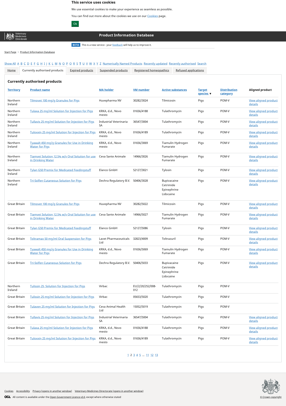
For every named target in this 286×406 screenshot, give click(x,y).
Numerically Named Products (122, 64)
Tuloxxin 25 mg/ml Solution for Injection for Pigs (62, 132)
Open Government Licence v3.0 (67, 397)
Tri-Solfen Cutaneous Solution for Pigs (55, 181)
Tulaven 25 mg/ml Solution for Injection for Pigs (62, 307)
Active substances (174, 90)
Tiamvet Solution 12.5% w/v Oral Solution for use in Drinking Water (63, 158)
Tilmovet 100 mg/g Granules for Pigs (54, 100)
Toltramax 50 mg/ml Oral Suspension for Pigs (60, 239)
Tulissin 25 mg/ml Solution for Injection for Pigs (62, 297)
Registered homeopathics (151, 70)
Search (201, 64)
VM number (141, 90)
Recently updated (155, 64)
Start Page (10, 52)
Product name (40, 90)
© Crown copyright (271, 397)
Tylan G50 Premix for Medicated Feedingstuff (60, 170)
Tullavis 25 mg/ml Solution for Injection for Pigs (62, 122)
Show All (10, 64)
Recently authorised (182, 64)
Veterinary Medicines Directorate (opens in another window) (109, 391)
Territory (14, 90)
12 (151, 355)
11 (147, 355)
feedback (117, 45)
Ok (75, 24)
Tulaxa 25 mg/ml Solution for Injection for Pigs (61, 111)
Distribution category (228, 92)
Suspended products (114, 70)
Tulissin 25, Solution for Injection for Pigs (57, 286)
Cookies (152, 16)
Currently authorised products (42, 70)
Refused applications (190, 70)
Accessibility (23, 391)
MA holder (106, 90)
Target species (203, 92)
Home (11, 70)
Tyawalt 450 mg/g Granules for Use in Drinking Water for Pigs (61, 145)
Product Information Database (126, 35)
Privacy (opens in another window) (52, 391)
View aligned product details (263, 102)
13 (156, 355)
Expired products (81, 70)
